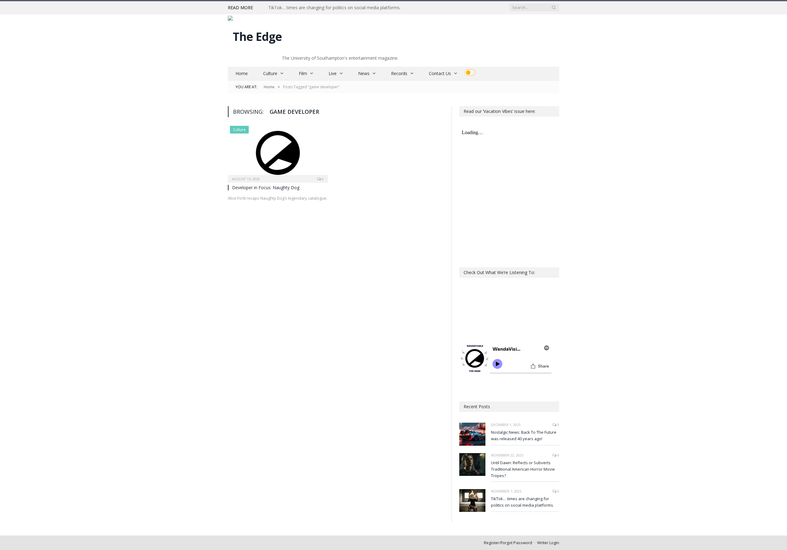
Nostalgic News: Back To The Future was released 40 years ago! (523, 435)
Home (241, 73)
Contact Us (440, 73)
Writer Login (548, 542)
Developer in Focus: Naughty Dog (265, 187)
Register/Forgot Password (508, 542)
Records (399, 73)
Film (303, 73)
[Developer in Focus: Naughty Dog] (278, 152)
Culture (270, 73)
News (364, 73)
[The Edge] (255, 35)
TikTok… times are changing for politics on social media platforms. (334, 7)
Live (333, 73)
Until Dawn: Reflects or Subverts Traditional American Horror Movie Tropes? (523, 469)
